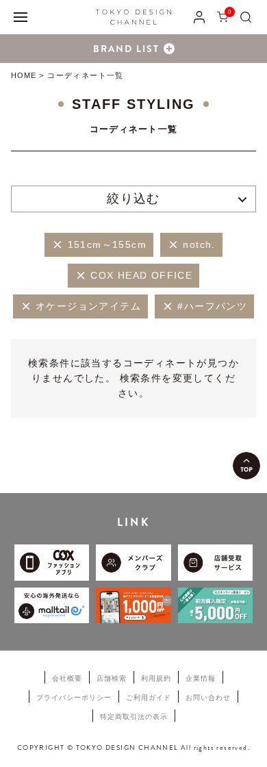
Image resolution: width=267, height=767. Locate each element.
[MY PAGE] (199, 16)
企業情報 (201, 678)
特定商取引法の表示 (134, 716)
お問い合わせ (208, 697)
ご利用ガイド (148, 697)
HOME (23, 75)
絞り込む (133, 198)
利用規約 (156, 678)
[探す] (245, 16)
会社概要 (67, 678)
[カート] (222, 16)
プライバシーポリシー (74, 697)
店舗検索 (112, 678)
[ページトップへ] (246, 465)
